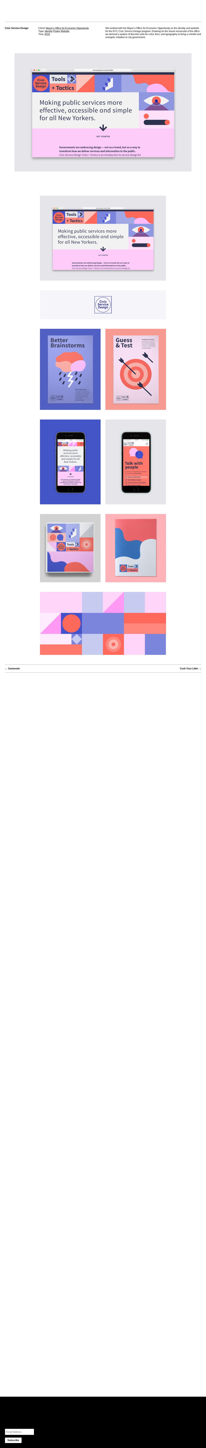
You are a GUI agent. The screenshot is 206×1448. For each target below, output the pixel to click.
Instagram (144, 1409)
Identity (48, 31)
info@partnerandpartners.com (155, 6)
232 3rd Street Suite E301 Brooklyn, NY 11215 (116, 9)
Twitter (153, 1409)
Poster (56, 31)
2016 (47, 34)
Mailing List (11, 1424)
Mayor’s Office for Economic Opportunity (67, 28)
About (197, 6)
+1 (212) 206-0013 (149, 9)
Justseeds (14, 668)
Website (65, 31)
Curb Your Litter (189, 668)
